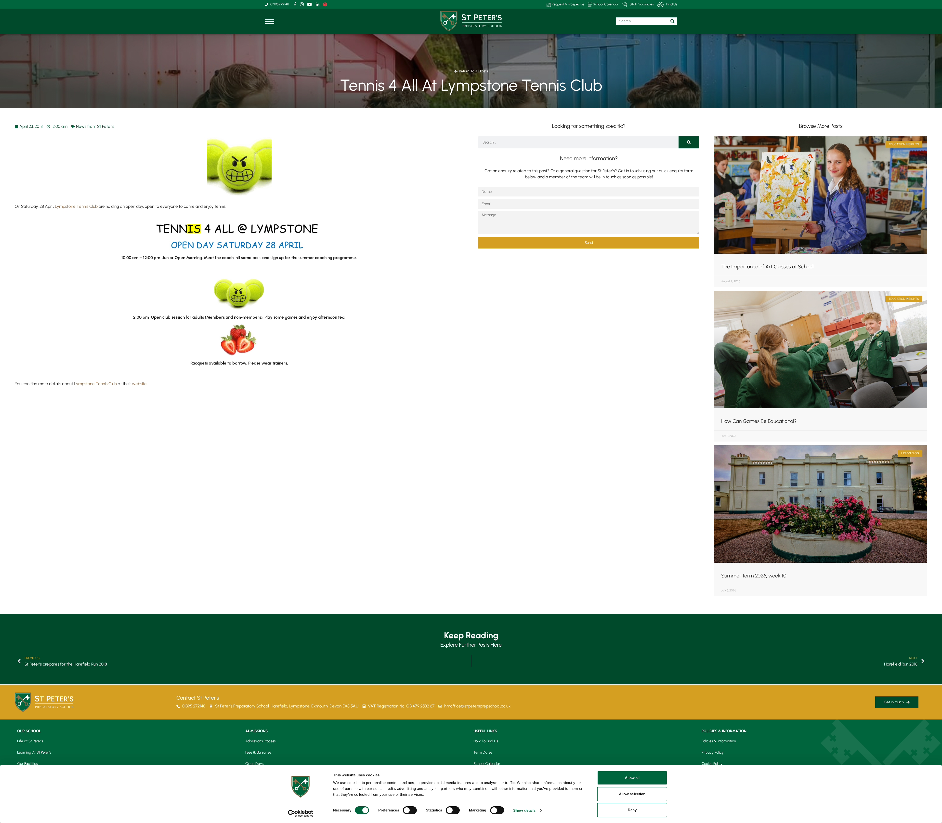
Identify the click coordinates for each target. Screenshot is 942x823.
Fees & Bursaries (258, 752)
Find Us (671, 4)
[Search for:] (646, 21)
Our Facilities (27, 763)
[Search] (689, 142)
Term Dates (482, 752)
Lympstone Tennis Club (76, 206)
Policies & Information (719, 741)
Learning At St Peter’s (34, 752)
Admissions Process (260, 741)
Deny (632, 810)
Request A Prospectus (567, 4)
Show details (524, 810)
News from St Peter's (95, 126)
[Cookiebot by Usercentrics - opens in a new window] (300, 813)
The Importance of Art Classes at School (767, 266)
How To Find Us (485, 741)
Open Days (254, 763)
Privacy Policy (713, 752)
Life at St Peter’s (30, 741)
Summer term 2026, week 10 (753, 576)
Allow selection (632, 794)
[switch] (410, 810)
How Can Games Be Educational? (759, 421)
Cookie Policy (712, 763)
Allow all (632, 778)
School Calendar (605, 4)
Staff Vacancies (642, 4)
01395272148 (279, 4)
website (139, 383)
